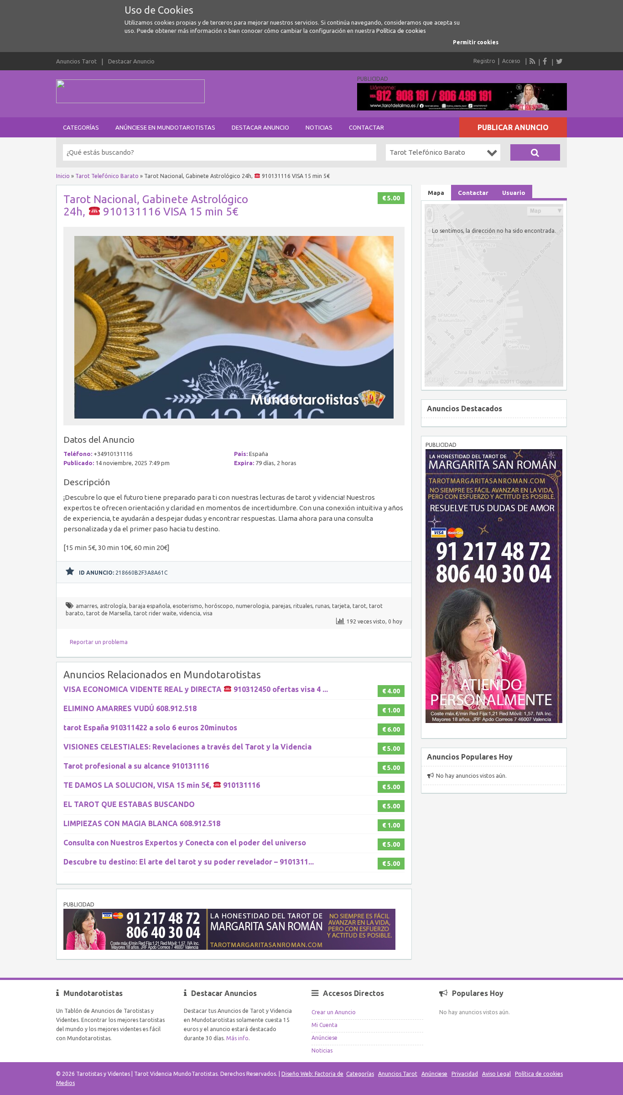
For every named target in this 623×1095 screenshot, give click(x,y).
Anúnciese (324, 1038)
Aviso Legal (496, 1074)
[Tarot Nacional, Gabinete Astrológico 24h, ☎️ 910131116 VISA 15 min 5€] (234, 421)
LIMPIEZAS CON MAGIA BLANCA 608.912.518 (141, 823)
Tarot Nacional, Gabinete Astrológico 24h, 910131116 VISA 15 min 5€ (155, 205)
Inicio (63, 176)
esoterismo (187, 606)
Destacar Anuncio (131, 61)
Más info (237, 1038)
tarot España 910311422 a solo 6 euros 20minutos (150, 727)
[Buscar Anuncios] (535, 152)
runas (322, 606)
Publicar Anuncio (513, 127)
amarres (86, 606)
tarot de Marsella (108, 613)
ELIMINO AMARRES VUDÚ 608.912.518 (130, 708)
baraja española (149, 606)
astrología (113, 606)
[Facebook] (546, 61)
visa (208, 613)
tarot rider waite (155, 613)
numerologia (252, 606)
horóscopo (219, 606)
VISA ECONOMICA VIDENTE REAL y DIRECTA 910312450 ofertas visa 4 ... (195, 689)
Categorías (81, 127)
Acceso (511, 61)
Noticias (319, 127)
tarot (359, 606)
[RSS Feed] (533, 61)
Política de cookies (401, 30)
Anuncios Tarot (76, 61)
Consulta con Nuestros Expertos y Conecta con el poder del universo (184, 842)
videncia (189, 613)
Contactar (366, 127)
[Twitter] (559, 61)
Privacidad (465, 1074)
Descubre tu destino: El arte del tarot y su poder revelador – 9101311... (188, 862)
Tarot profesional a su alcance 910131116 (136, 766)
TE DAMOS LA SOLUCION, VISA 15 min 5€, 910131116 (161, 785)
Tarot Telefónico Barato (107, 176)
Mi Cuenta (324, 1025)
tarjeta (341, 606)
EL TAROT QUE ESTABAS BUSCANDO (129, 804)
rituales (302, 606)
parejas (281, 606)
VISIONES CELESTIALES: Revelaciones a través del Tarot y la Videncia (187, 747)
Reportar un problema (99, 642)
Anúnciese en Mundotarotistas (165, 127)
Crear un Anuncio (334, 1012)
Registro (484, 61)
